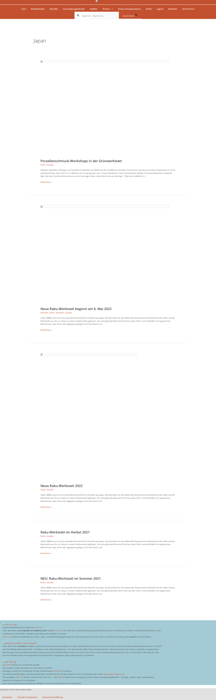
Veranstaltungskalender (74, 9)
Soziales (50, 164)
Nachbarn (172, 9)
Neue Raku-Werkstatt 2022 (61, 485)
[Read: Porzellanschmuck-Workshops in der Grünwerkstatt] (104, 108)
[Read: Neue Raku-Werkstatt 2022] (88, 417)
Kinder (149, 9)
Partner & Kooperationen (129, 9)
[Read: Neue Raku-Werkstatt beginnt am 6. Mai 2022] (104, 254)
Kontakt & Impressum (27, 697)
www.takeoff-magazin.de (114, 674)
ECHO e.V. (38, 627)
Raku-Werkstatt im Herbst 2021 (65, 532)
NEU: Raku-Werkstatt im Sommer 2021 (70, 578)
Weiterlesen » (46, 182)
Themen (106, 9)
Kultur (43, 164)
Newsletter (7, 697)
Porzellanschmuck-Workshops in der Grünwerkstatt (81, 161)
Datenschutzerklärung (52, 697)
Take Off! (6, 665)
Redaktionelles (37, 9)
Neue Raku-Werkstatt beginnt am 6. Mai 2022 (76, 309)
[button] (78, 15)
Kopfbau (94, 9)
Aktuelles (54, 9)
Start (24, 9)
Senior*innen (188, 9)
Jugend (160, 9)
